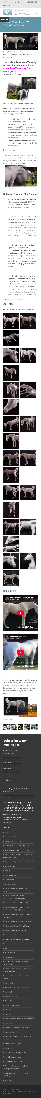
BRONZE (8, 871)
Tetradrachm (9, 1048)
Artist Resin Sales (10, 837)
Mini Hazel (8, 992)
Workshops (8, 1080)
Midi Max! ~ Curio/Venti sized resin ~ (17, 987)
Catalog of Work (10, 875)
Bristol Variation (10, 866)
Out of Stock (9, 1001)
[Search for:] (18, 797)
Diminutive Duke (10, 884)
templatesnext (7, 1094)
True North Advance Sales (13, 1061)
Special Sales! (9, 1032)
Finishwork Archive (11, 944)
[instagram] (33, 3)
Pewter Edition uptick (12, 1005)
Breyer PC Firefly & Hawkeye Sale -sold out (19, 862)
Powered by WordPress (10, 1091)
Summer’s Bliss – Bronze (13, 1044)
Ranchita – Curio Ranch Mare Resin (16, 1028)
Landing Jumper (10, 957)
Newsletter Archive (11, 996)
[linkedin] (36, 3)
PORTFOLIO (9, 1014)
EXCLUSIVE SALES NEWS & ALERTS (17, 939)
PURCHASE (8, 1023)
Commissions (9, 880)
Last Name (7, 768)
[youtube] (30, 3)
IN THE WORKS (10, 953)
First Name (7, 762)
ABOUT (7, 832)
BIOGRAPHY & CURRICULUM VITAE (17, 846)
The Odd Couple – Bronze (13, 1057)
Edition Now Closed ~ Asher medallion (18, 922)
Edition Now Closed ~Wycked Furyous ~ (18, 926)
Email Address (8, 753)
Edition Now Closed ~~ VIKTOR (15, 930)
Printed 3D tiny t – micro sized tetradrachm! (19, 1019)
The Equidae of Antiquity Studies (16, 1053)
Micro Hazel (9, 983)
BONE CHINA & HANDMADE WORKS (17, 850)
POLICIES (8, 1010)
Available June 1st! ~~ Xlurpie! (14, 841)
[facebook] (28, 3)
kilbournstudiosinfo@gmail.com (16, 685)
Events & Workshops (12, 935)
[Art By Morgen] (15, 12)
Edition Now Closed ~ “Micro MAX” (16, 903)
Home (7, 948)
